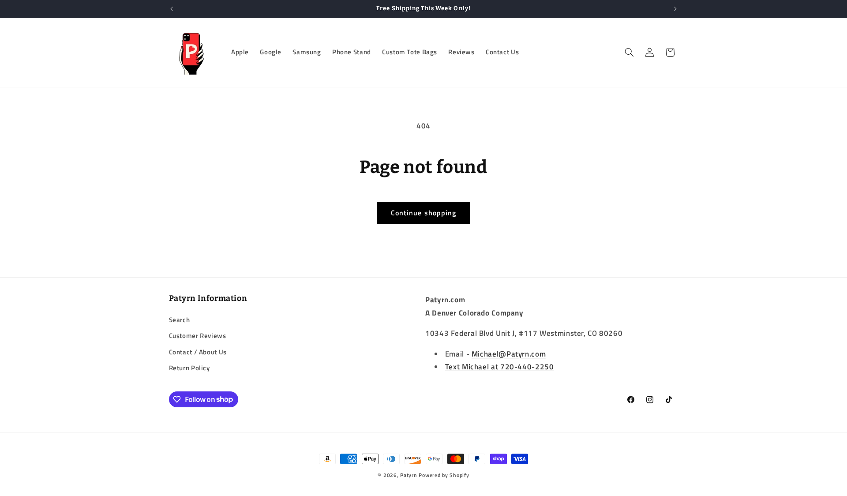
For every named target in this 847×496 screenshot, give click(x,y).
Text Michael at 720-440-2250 (499, 366)
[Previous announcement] (171, 9)
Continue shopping (423, 212)
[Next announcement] (675, 9)
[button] (629, 52)
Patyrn (408, 475)
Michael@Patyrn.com (509, 354)
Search (179, 320)
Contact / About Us (198, 352)
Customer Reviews (197, 336)
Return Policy (189, 368)
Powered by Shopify (444, 475)
